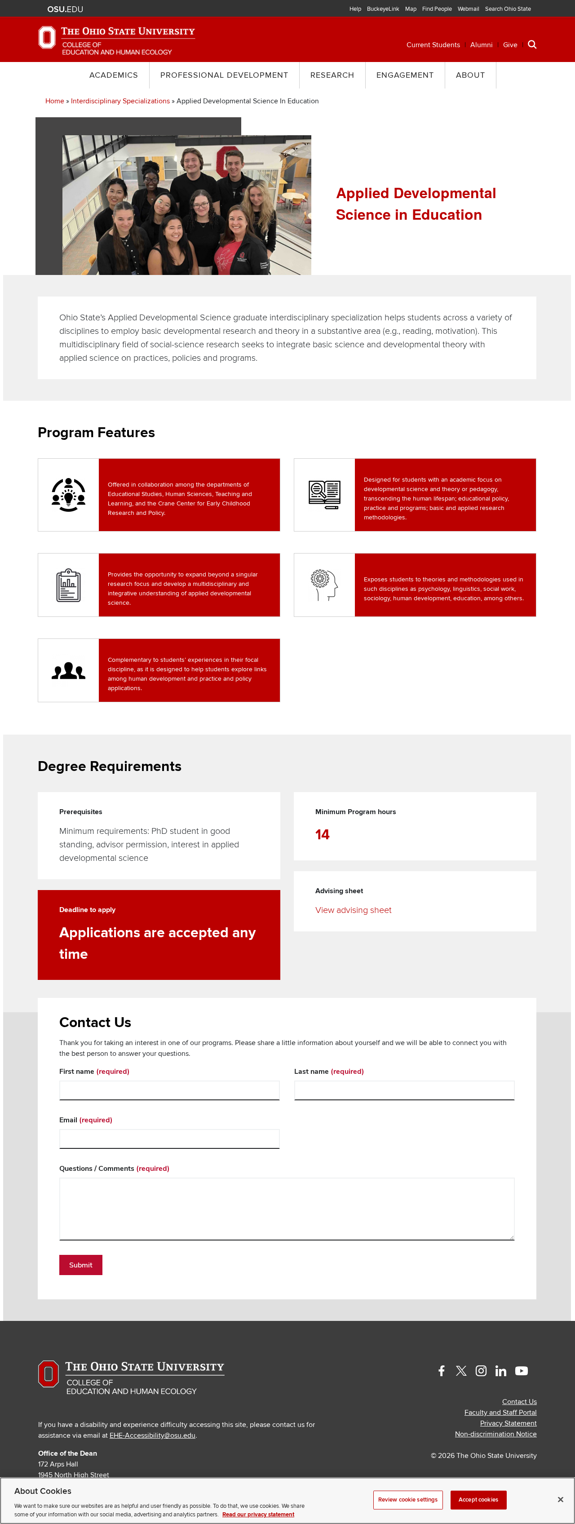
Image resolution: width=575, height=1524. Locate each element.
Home (54, 101)
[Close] (561, 1500)
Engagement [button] (405, 75)
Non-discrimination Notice (496, 1434)
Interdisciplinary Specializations (120, 101)
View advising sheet (353, 910)
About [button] (470, 75)
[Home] (116, 39)
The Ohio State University (65, 9)
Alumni (481, 44)
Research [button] (332, 75)
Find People (437, 9)
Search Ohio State (508, 9)
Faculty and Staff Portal (500, 1412)
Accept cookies (478, 1499)
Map (410, 9)
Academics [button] (113, 75)
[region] (287, 1500)
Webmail (468, 9)
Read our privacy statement (258, 1514)
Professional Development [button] (224, 75)
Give (510, 44)
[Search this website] (532, 44)
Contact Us (519, 1401)
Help (355, 9)
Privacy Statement (508, 1423)
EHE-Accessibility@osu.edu (152, 1435)
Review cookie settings (408, 1499)
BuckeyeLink (383, 9)
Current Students (433, 44)
